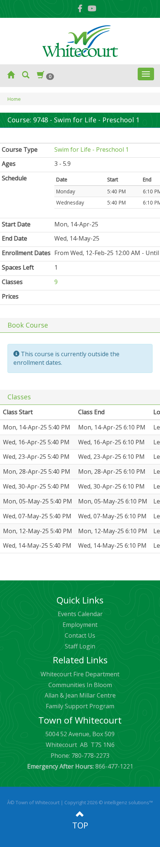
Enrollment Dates (26, 253)
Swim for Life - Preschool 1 (91, 149)
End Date (14, 238)
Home (14, 99)
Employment (80, 625)
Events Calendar (80, 614)
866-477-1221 (80, 766)
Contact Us (80, 635)
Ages (9, 164)
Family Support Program (80, 706)
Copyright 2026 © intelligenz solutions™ (108, 802)
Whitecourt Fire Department (80, 674)
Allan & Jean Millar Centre (80, 695)
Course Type (20, 149)
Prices (10, 296)
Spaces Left (18, 267)
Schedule (14, 178)
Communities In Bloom (80, 685)
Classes (12, 282)
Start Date (16, 224)
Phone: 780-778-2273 (80, 755)
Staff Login (80, 646)
